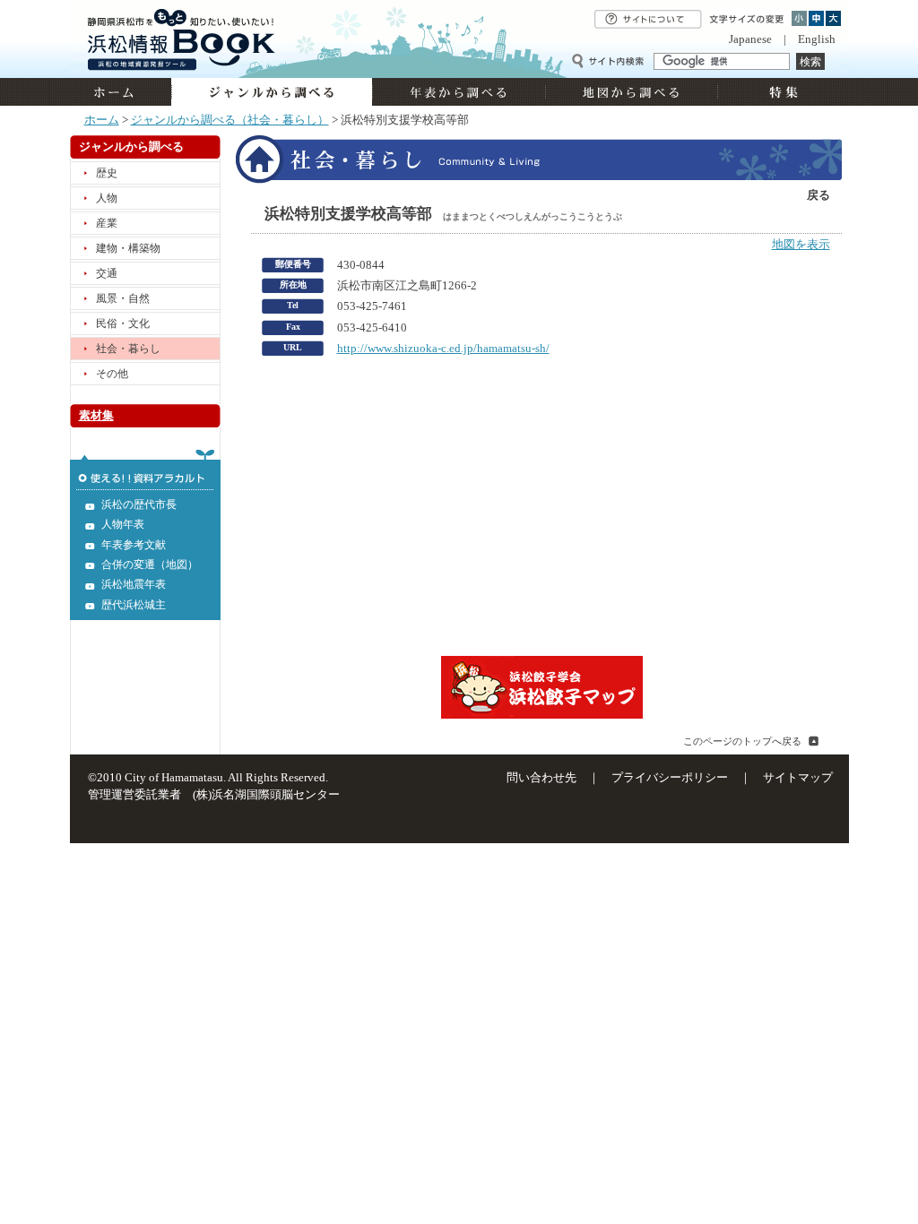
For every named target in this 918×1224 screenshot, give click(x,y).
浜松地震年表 (133, 584)
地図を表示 (801, 244)
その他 (112, 373)
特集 (781, 92)
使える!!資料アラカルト (145, 469)
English (817, 39)
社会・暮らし (128, 348)
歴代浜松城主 (133, 604)
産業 (106, 223)
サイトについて (648, 19)
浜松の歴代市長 (139, 504)
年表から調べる (458, 92)
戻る (818, 195)
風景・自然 (123, 298)
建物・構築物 (128, 248)
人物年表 (122, 524)
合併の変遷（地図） (149, 564)
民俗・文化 (123, 323)
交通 (106, 273)
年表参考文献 (133, 544)
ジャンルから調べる (271, 92)
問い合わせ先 (541, 777)
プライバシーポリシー (669, 777)
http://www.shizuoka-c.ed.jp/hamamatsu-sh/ (443, 348)
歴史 (106, 173)
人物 (106, 198)
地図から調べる (631, 92)
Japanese (750, 39)
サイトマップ (798, 777)
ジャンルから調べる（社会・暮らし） (230, 120)
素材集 (96, 415)
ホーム (120, 92)
